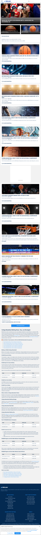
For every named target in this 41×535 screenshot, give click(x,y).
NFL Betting (10, 496)
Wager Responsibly (30, 518)
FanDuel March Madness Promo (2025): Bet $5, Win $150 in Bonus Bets (20, 56)
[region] (20, 530)
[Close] (39, 526)
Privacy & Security (30, 515)
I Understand (18, 533)
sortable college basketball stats (28, 410)
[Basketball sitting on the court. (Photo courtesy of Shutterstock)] (20, 90)
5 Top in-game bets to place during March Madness (16, 316)
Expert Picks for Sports (10, 518)
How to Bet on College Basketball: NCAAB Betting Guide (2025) (19, 236)
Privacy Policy (29, 531)
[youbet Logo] (7, 1)
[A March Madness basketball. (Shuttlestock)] (20, 290)
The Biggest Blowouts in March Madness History (11, 476)
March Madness (16, 335)
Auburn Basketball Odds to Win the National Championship (13, 346)
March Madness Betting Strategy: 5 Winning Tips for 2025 (17, 256)
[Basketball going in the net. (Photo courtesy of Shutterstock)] (20, 70)
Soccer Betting (10, 502)
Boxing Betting (10, 505)
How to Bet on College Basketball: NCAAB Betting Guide (12, 475)
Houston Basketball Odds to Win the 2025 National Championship (20, 138)
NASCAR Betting (10, 508)
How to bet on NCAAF (31, 498)
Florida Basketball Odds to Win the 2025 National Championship (19, 158)
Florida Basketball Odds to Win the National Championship (13, 347)
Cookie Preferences (30, 516)
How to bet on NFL (30, 496)
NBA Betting (10, 499)
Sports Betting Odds (10, 515)
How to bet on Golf (30, 504)
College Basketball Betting (10, 501)
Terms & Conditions (30, 514)
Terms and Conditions (33, 530)
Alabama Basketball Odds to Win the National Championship (13, 343)
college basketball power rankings (28, 402)
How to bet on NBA (30, 499)
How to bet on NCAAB (31, 501)
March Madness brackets (34, 336)
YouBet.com (37, 396)
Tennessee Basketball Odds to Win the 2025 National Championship (20, 296)
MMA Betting (10, 506)
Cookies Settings (10, 533)
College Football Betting (10, 498)
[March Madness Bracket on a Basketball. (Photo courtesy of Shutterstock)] (20, 152)
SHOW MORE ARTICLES (20, 325)
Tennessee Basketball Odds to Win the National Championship (13, 344)
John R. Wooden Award (13, 402)
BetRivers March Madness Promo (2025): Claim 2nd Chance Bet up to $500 (13, 40)
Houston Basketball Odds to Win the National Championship (13, 345)
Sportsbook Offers (10, 514)
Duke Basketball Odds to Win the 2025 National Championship (19, 118)
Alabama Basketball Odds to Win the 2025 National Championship (20, 276)
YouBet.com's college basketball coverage (11, 414)
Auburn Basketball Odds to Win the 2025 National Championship (19, 215)
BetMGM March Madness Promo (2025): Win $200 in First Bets (11, 39)
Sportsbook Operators (10, 519)
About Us (30, 521)
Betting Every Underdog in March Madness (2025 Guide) (12, 473)
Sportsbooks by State (10, 516)
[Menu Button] (2, 1)
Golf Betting (10, 504)
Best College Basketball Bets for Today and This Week (12, 472)
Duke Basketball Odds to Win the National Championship (12, 341)
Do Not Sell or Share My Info (30, 519)
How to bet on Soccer (31, 502)
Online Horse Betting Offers (10, 521)
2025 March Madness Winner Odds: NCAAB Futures (15, 195)
